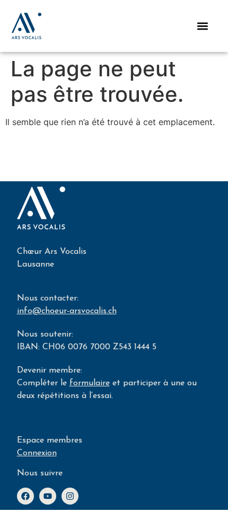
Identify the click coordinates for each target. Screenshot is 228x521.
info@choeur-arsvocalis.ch (67, 311)
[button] (202, 25)
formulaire (89, 383)
